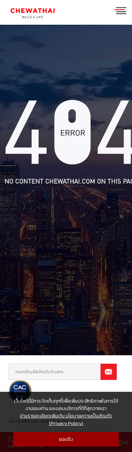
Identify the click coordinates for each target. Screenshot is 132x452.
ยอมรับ (66, 439)
